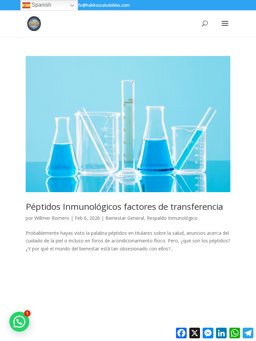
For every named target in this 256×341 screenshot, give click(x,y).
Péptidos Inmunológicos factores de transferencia (124, 206)
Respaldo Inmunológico (172, 218)
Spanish (40, 5)
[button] (19, 322)
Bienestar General (124, 218)
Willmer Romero (51, 218)
